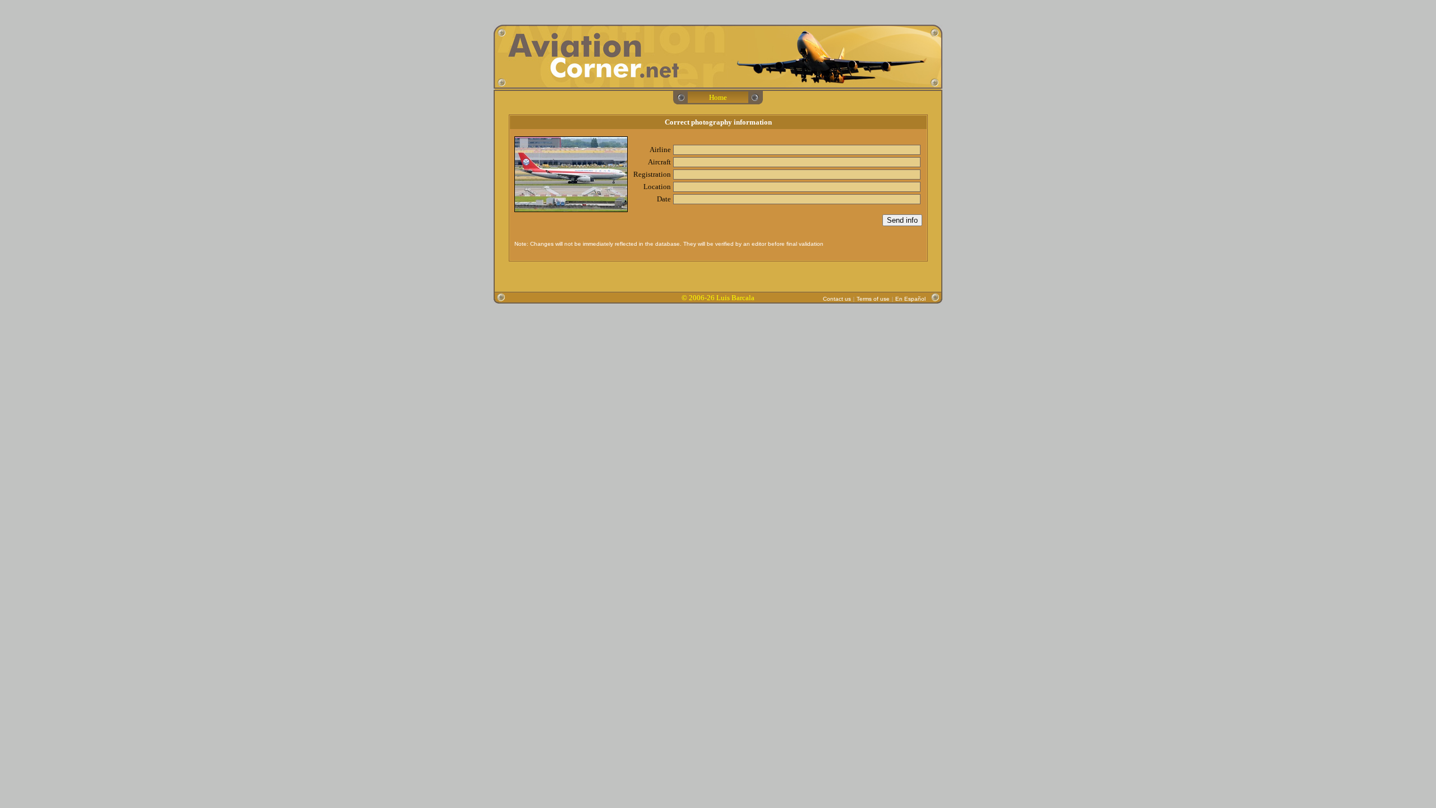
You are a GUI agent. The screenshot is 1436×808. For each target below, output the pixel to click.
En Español (910, 299)
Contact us (837, 299)
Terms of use (873, 299)
